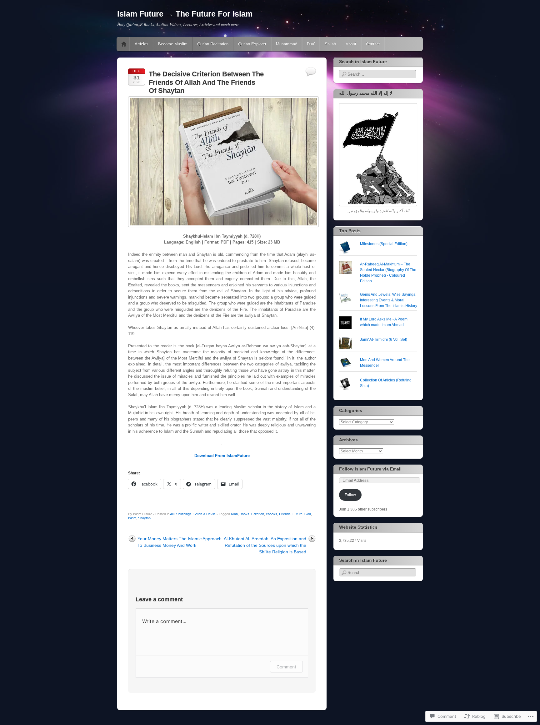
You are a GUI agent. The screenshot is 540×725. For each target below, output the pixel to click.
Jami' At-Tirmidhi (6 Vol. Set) (383, 339)
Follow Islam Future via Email (370, 468)
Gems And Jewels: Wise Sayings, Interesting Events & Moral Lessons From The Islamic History (388, 300)
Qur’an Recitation (212, 44)
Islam (132, 518)
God (307, 514)
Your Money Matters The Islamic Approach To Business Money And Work (180, 542)
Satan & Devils (204, 514)
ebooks (271, 514)
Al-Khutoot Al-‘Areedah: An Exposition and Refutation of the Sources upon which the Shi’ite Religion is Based (265, 545)
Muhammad (286, 44)
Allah (234, 514)
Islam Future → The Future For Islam (184, 13)
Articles (141, 44)
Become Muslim (173, 44)
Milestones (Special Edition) (384, 244)
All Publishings (181, 514)
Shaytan (144, 518)
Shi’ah (330, 44)
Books (244, 514)
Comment (286, 666)
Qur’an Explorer (252, 44)
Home (124, 44)
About (351, 44)
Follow (350, 495)
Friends (285, 514)
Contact (373, 44)
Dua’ (311, 44)
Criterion (257, 514)
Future (297, 514)
